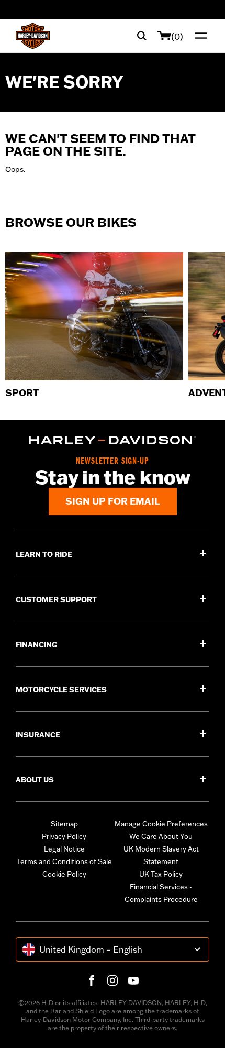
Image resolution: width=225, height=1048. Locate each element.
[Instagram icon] (112, 980)
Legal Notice (64, 849)
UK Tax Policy (161, 874)
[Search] (142, 36)
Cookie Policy (64, 874)
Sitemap (64, 824)
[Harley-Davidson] (112, 440)
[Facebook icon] (91, 980)
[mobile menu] (198, 35)
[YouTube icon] (133, 980)
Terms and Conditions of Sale (64, 861)
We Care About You (161, 836)
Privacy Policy (64, 836)
